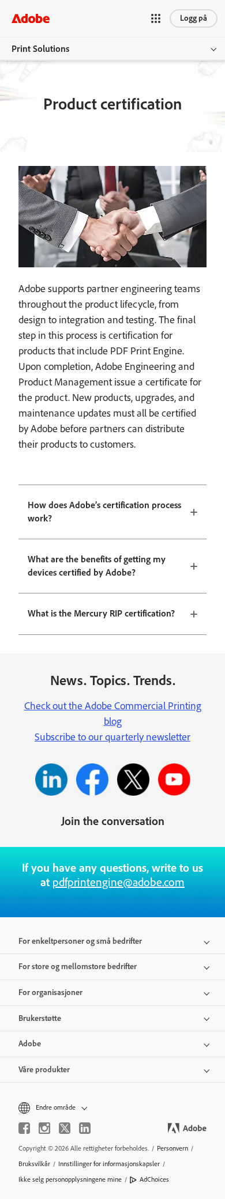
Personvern (172, 1148)
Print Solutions (40, 48)
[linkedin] (85, 1128)
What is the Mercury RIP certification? (101, 613)
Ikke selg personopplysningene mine (70, 1179)
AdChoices (154, 1179)
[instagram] (44, 1128)
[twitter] (64, 1128)
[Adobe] (30, 18)
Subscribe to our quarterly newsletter (112, 737)
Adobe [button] (29, 1044)
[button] (156, 18)
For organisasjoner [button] (50, 992)
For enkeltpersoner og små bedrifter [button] (80, 941)
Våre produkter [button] (44, 1070)
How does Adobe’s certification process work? (104, 512)
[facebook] (24, 1128)
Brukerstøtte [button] (39, 1018)
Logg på (193, 18)
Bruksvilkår (34, 1164)
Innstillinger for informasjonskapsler (109, 1164)
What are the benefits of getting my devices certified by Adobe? (97, 566)
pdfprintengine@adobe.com (118, 882)
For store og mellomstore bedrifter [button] (77, 966)
